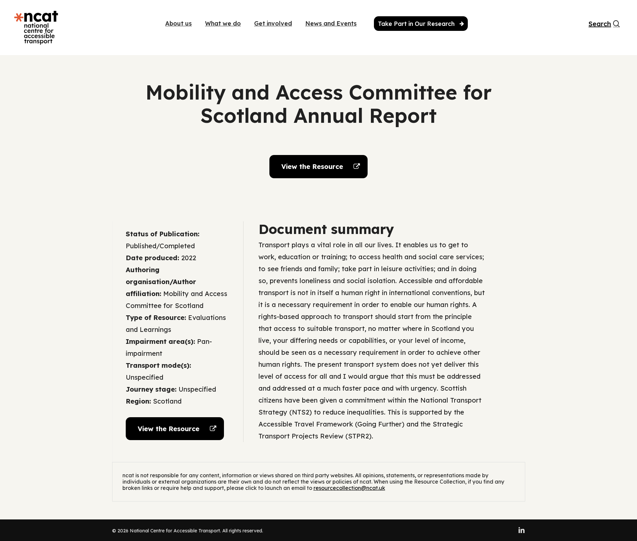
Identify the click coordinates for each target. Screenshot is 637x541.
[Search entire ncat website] (616, 27)
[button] (318, 166)
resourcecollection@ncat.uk (349, 488)
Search (596, 24)
